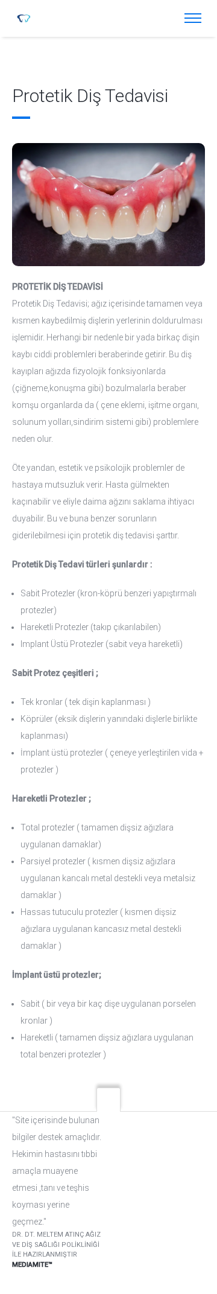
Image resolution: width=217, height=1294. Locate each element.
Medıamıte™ (32, 1265)
